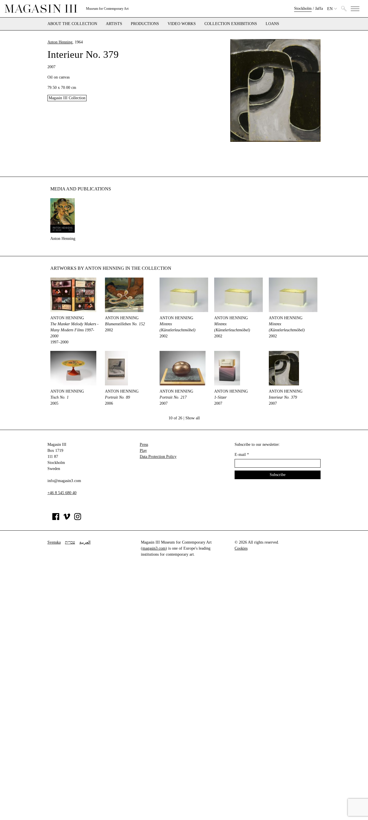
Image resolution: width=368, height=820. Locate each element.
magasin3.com (154, 548)
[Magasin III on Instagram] (77, 519)
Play (143, 450)
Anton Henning (59, 42)
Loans (272, 24)
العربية (85, 542)
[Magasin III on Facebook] (55, 519)
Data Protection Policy (158, 456)
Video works (182, 24)
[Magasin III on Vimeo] (66, 519)
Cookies (241, 548)
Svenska (54, 542)
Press (144, 444)
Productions (145, 24)
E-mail (242, 454)
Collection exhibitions (230, 24)
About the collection (72, 24)
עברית (70, 542)
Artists (114, 24)
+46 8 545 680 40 (61, 493)
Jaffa (319, 8)
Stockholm (303, 8)
